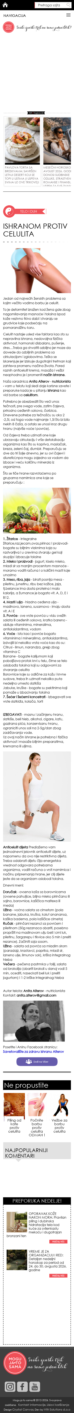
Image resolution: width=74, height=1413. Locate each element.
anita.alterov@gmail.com (36, 995)
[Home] (36, 1363)
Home (5, 5)
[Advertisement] (37, 72)
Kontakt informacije (32, 1404)
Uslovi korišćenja (58, 1404)
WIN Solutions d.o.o (57, 1409)
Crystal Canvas (23, 1409)
